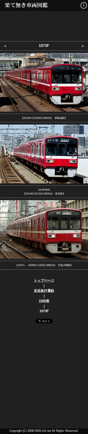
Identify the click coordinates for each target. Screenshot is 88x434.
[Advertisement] (44, 25)
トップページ (44, 280)
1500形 (44, 301)
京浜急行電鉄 (44, 291)
